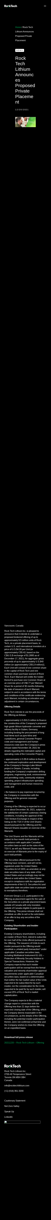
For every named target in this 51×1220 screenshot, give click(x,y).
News (19, 50)
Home (18, 27)
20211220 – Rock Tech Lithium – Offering (24, 1042)
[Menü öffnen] (45, 6)
